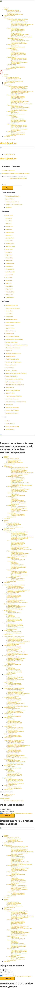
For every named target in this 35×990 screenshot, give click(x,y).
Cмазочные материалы (18, 42)
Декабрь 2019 (10, 297)
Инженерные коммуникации (19, 25)
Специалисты (11, 48)
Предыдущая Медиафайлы (17, 178)
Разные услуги (11, 68)
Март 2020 (9, 289)
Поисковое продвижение (15, 14)
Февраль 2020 (10, 292)
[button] (17, 72)
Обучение (14, 49)
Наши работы (8, 18)
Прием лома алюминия (13, 196)
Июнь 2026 (9, 221)
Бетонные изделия (17, 26)
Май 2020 (8, 283)
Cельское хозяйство (17, 39)
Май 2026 (8, 223)
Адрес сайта (4, 972)
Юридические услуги (17, 52)
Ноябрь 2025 (9, 240)
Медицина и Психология (18, 54)
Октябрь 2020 (10, 269)
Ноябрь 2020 (9, 266)
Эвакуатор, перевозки (18, 47)
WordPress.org (10, 429)
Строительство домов (18, 20)
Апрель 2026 (9, 226)
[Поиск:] (12, 185)
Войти (7, 421)
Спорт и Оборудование (18, 67)
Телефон (3, 809)
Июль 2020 (9, 277)
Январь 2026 (9, 235)
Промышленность (12, 38)
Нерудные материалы (12, 201)
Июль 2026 (9, 218)
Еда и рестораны (16, 61)
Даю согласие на (17, 813)
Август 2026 (9, 215)
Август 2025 (9, 249)
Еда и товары (11, 57)
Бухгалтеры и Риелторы (18, 53)
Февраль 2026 (10, 232)
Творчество (14, 50)
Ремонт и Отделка (17, 32)
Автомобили (11, 44)
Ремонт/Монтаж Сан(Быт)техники (21, 37)
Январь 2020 (9, 294)
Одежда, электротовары (19, 58)
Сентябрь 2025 (10, 246)
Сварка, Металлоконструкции (20, 40)
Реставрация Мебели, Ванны (20, 34)
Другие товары (15, 63)
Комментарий (4, 811)
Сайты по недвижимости (18, 23)
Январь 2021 (9, 260)
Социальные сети (12, 13)
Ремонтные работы (13, 28)
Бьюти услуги (15, 56)
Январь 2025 (9, 258)
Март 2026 (9, 229)
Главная (6, 8)
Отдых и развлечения (18, 66)
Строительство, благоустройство (17, 19)
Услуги (6, 9)
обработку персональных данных (22, 813)
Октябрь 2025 (10, 243)
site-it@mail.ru (8, 143)
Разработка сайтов (13, 10)
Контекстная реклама (14, 11)
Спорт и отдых (11, 64)
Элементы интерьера (17, 29)
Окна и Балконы (16, 33)
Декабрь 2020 (10, 263)
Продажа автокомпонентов (14, 204)
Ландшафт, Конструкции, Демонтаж (22, 24)
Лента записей (10, 423)
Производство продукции (19, 43)
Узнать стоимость (9, 15)
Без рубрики (9, 316)
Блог (5, 16)
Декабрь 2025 (10, 238)
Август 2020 (9, 274)
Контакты (7, 69)
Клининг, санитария (17, 35)
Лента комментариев (12, 426)
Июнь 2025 (9, 252)
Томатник (9, 207)
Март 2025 (9, 255)
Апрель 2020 (9, 286)
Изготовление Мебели (18, 30)
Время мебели (10, 199)
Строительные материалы (19, 21)
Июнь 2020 (9, 280)
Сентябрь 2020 (10, 272)
